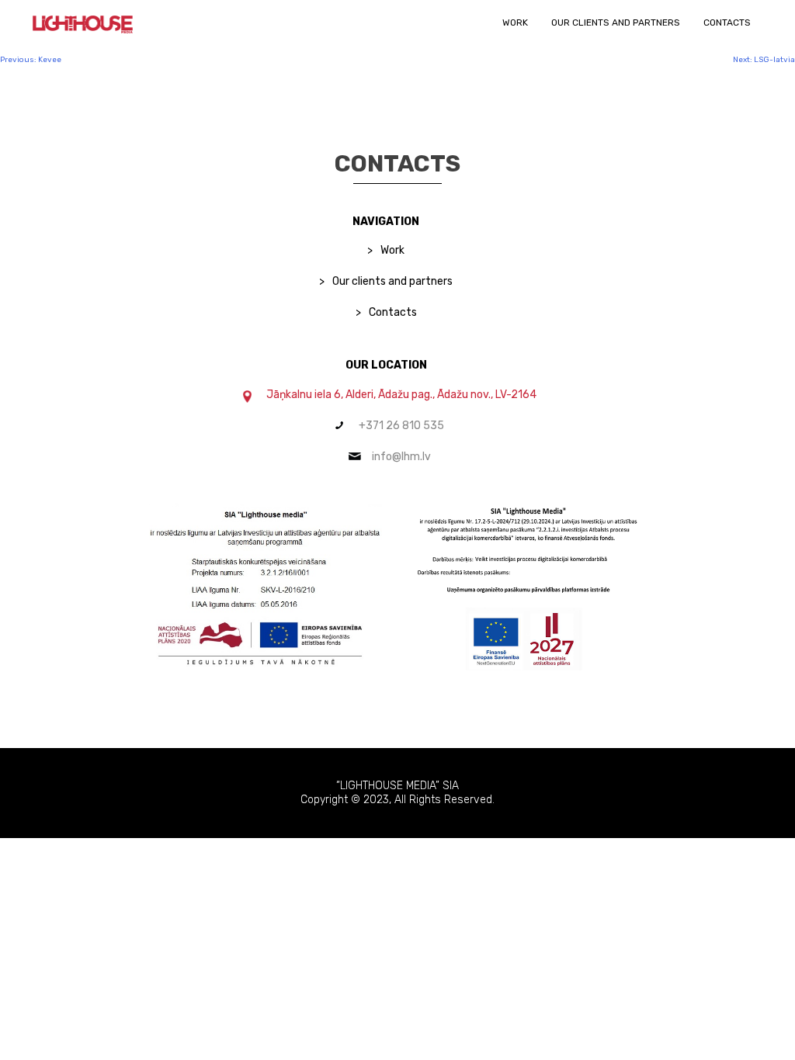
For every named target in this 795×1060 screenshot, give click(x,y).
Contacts (727, 22)
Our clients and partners (615, 22)
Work (515, 22)
